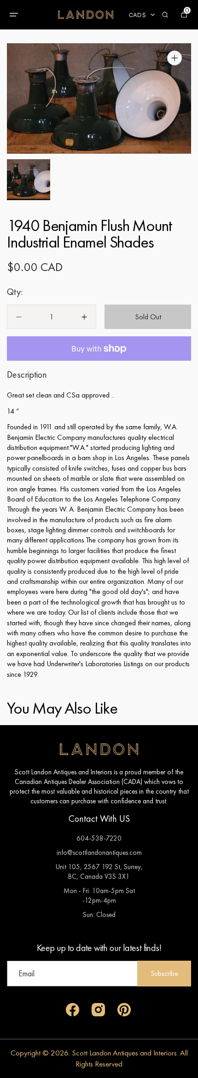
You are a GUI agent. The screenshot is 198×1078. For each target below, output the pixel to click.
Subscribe (164, 973)
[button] (14, 15)
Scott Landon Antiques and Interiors (124, 1053)
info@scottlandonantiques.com (99, 852)
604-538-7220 (99, 838)
